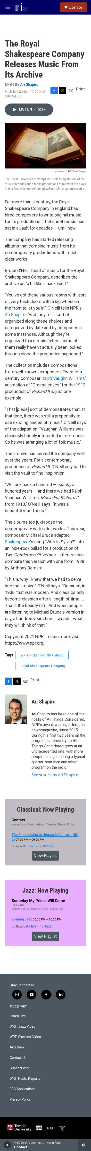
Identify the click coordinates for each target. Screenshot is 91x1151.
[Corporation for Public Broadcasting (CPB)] (39, 1128)
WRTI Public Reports (25, 1078)
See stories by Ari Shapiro (55, 774)
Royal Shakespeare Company (43, 666)
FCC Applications (22, 1089)
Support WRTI (20, 1068)
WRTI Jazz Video (22, 1026)
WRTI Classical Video (25, 1037)
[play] (7, 1145)
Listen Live (18, 1016)
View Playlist (45, 855)
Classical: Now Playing (45, 809)
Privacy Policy (20, 1099)
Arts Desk (17, 1047)
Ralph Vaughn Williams (63, 378)
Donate (75, 7)
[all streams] (84, 1145)
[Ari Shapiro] (16, 709)
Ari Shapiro (29, 84)
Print (80, 89)
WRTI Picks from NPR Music (42, 655)
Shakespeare (17, 541)
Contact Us (18, 1058)
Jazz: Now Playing (45, 890)
